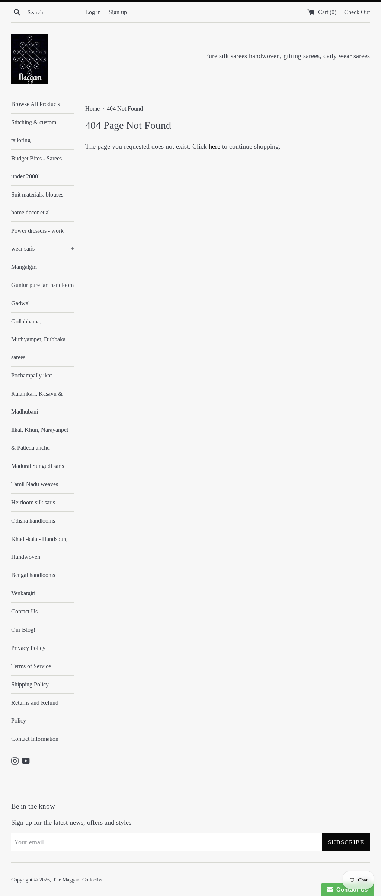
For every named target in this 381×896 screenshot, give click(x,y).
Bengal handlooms (33, 575)
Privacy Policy (28, 648)
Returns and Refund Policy (34, 711)
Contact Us (24, 611)
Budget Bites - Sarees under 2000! (36, 167)
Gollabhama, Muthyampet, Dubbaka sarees (38, 339)
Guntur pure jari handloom (42, 285)
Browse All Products (35, 104)
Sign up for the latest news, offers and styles (71, 822)
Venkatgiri (23, 593)
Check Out (357, 12)
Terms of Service (31, 666)
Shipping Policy (30, 684)
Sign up (118, 12)
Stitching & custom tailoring (33, 131)
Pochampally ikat (31, 375)
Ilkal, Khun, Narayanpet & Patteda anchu (39, 439)
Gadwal (20, 303)
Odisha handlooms (33, 520)
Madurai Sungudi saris (37, 466)
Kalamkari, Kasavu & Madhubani (37, 402)
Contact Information (34, 739)
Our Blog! (23, 629)
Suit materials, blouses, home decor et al (38, 203)
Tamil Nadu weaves (34, 484)
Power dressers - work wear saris (42, 239)
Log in (93, 12)
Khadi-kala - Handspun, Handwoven (39, 548)
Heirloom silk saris (33, 502)
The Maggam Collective (78, 880)
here (214, 146)
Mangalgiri (24, 267)
